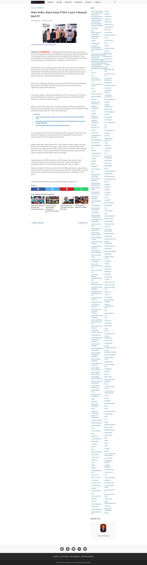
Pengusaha (108, 261)
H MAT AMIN (94, 441)
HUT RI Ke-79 (94, 475)
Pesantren (107, 279)
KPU (106, 128)
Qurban (107, 398)
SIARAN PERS (108, 435)
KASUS (106, 66)
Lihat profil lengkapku (103, 535)
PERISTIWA (68, 2)
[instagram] (79, 549)
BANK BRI (94, 99)
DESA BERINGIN (95, 205)
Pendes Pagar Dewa (110, 246)
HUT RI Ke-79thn (95, 477)
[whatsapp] (81, 189)
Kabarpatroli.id (108, 32)
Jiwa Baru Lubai (109, 24)
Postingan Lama (82, 222)
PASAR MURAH (109, 221)
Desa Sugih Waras (96, 335)
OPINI (106, 197)
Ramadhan (107, 400)
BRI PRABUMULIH (96, 145)
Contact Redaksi (64, 556)
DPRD (93, 408)
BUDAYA (93, 150)
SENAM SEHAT (108, 432)
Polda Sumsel (108, 325)
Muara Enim (108, 163)
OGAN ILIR (107, 189)
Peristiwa (107, 263)
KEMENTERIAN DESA (110, 85)
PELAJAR (107, 226)
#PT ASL (93, 72)
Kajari (106, 43)
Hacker (93, 446)
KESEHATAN (108, 88)
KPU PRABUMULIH (110, 130)
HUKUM (93, 468)
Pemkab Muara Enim (110, 239)
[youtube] (73, 549)
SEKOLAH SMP (109, 427)
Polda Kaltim (108, 323)
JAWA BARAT (108, 16)
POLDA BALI (108, 320)
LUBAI (106, 143)
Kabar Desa (108, 29)
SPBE (106, 445)
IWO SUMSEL (94, 506)
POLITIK (107, 331)
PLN (106, 310)
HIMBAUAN (94, 460)
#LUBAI (93, 40)
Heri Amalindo (95, 454)
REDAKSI (56, 556)
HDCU (93, 449)
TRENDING (107, 480)
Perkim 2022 (108, 269)
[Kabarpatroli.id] (38, 2)
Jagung (107, 11)
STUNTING (107, 448)
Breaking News (95, 142)
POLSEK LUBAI (109, 343)
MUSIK (106, 168)
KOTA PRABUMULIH (110, 122)
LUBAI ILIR (107, 145)
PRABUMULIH (108, 369)
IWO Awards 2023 (96, 496)
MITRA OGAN (108, 160)
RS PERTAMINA (109, 414)
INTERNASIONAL (96, 485)
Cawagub (94, 158)
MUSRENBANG (109, 173)
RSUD (106, 416)
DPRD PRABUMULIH (96, 423)
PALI (106, 208)
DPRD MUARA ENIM (96, 420)
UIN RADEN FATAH (109, 483)
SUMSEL (107, 451)
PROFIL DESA (108, 377)
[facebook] (38, 189)
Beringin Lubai (95, 127)
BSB (92, 148)
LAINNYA (97, 2)
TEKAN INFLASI (109, 472)
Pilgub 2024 (108, 292)
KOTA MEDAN (108, 120)
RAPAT (106, 406)
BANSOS (93, 113)
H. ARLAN (94, 444)
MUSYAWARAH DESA (110, 179)
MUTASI (107, 181)
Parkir (106, 213)
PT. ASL (107, 395)
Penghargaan (108, 254)
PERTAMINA (108, 271)
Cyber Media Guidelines (87, 556)
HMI (92, 462)
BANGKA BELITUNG (96, 94)
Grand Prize (94, 436)
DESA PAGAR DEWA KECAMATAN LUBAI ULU (96, 321)
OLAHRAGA (108, 192)
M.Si (106, 153)
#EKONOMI (94, 28)
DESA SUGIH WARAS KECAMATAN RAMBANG (96, 339)
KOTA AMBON (108, 117)
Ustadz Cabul (108, 499)
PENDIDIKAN (78, 2)
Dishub (93, 399)
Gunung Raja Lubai (96, 438)
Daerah (93, 164)
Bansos (93, 111)
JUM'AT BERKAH (109, 27)
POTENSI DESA (109, 362)
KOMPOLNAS (108, 109)
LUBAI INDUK (108, 148)
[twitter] (52, 189)
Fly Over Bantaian (96, 431)
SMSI (106, 438)
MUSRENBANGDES (110, 176)
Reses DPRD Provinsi (110, 411)
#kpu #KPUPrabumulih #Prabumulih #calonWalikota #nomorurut (96, 34)
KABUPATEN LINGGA (110, 35)
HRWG (93, 465)
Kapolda (107, 45)
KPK (106, 125)
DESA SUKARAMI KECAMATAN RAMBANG (95, 354)
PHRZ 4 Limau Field (110, 285)
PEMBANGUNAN (109, 233)
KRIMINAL (107, 133)
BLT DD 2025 (94, 133)
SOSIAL (107, 443)
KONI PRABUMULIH (110, 112)
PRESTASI (107, 371)
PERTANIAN (108, 274)
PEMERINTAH (108, 236)
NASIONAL (107, 187)
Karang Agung (108, 53)
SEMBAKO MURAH (110, 430)
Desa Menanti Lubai (96, 302)
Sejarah (107, 422)
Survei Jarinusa (109, 458)
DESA (92, 171)
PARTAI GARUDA (109, 218)
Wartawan (107, 506)
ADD (92, 75)
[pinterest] (67, 189)
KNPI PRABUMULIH (110, 99)
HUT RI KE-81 (95, 480)
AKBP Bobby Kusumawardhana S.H (96, 79)
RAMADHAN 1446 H (110, 403)
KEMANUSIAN (108, 82)
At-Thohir (93, 91)
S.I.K (106, 419)
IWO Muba (94, 498)
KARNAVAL (108, 64)
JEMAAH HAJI (108, 22)
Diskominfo (94, 401)
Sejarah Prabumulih (110, 424)
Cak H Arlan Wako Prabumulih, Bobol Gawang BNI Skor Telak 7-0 (53, 125)
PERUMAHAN (108, 277)
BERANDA (51, 2)
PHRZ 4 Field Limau (110, 282)
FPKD (92, 433)
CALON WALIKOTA (96, 153)
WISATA (107, 513)
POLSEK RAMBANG (110, 355)
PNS (106, 317)
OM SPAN (107, 195)
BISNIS (93, 130)
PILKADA (107, 294)
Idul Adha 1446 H (96, 483)
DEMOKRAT (94, 166)
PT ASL (106, 384)
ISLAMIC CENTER (96, 491)
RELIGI (106, 408)
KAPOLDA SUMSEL (110, 48)
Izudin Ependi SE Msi (96, 509)
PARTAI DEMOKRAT (110, 216)
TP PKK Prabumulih (110, 477)
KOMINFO (107, 102)
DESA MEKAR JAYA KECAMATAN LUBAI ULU (96, 293)
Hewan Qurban (95, 457)
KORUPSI (107, 114)
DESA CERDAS (95, 212)
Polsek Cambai (108, 340)
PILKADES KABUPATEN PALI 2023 (109, 306)
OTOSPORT (88, 2)
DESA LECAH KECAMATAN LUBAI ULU (96, 265)
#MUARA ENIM (95, 43)
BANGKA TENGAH (96, 96)
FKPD (92, 428)
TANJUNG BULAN (109, 469)
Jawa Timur (108, 19)
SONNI (106, 440)
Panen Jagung (108, 210)
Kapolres (107, 51)
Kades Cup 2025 (109, 40)
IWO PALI (93, 501)
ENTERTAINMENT (96, 425)
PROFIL (107, 374)
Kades (106, 37)
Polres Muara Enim (110, 333)
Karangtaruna (108, 61)
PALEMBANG (108, 205)
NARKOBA (107, 184)
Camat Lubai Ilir (95, 156)
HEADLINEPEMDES (96, 452)
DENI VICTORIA (95, 169)
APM (92, 88)
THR (106, 475)
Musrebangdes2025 (110, 171)
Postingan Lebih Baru (37, 222)
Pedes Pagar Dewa (110, 224)
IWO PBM (59, 2)
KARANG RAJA (109, 59)
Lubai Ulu (107, 150)
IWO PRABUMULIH (96, 504)
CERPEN (93, 161)
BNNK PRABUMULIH (96, 140)
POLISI (106, 328)
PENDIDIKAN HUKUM (110, 251)
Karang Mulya (108, 56)
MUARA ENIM (108, 165)
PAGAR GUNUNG (109, 203)
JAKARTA (107, 14)
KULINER (107, 135)
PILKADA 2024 (108, 297)
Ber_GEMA (94, 125)
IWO (92, 493)
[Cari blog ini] (115, 2)
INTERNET (94, 488)
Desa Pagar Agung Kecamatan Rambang (96, 311)
